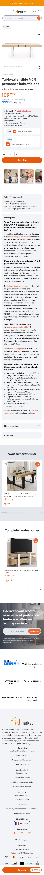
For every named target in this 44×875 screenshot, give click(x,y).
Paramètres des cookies (21, 813)
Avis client (9, 435)
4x (15, 131)
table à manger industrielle (18, 236)
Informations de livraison (21, 786)
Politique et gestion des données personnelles (21, 809)
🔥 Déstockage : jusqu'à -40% (22, 3)
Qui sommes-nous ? (21, 795)
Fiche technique (11, 426)
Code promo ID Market (21, 764)
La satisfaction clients (21, 800)
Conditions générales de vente (21, 782)
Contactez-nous (21, 773)
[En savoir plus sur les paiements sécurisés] (6, 857)
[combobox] (22, 18)
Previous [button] (31, 512)
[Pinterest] (29, 833)
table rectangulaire (17, 348)
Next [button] (41, 512)
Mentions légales (21, 840)
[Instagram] (22, 833)
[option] (22, 3)
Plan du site (21, 846)
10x (8, 144)
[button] (34, 11)
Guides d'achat (21, 755)
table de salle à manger (19, 286)
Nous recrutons (21, 804)
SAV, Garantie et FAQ (22, 777)
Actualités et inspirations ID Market (21, 751)
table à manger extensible (17, 327)
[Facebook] (14, 833)
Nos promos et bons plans (21, 760)
